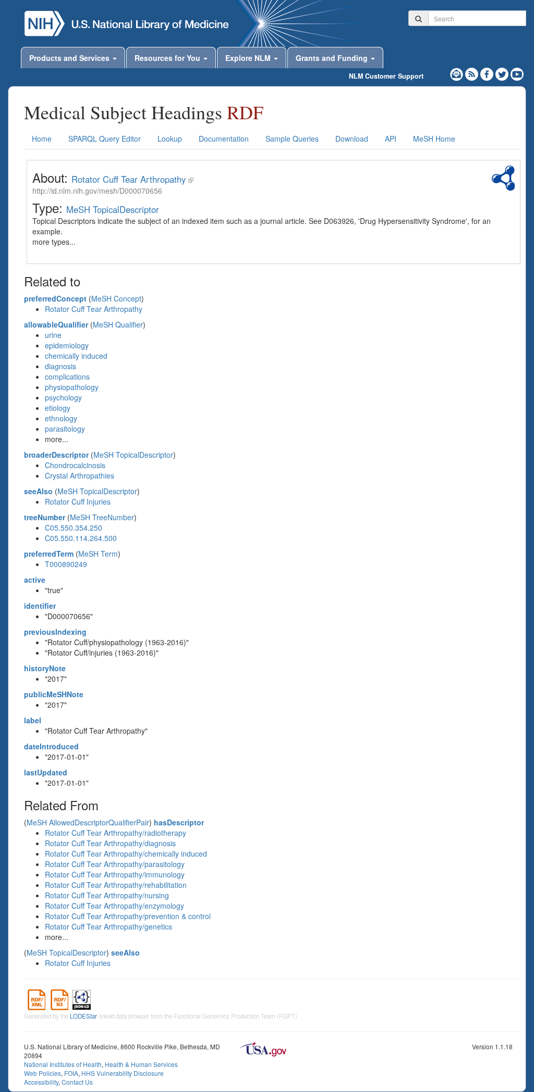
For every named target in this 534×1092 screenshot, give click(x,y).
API (390, 138)
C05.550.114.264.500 (81, 538)
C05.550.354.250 (73, 527)
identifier (40, 605)
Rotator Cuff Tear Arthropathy (128, 179)
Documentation (224, 138)
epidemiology (67, 345)
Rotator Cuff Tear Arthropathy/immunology (115, 874)
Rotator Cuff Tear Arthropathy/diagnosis (110, 843)
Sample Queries (292, 138)
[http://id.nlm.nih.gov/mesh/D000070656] (190, 179)
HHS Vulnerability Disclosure (122, 1073)
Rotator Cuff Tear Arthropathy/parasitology (115, 864)
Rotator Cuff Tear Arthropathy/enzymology (114, 905)
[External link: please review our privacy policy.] (487, 73)
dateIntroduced (51, 746)
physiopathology (72, 387)
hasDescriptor (179, 822)
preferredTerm (49, 553)
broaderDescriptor (56, 454)
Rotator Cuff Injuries (78, 501)
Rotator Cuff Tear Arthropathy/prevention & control (128, 916)
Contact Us (77, 1081)
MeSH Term (98, 553)
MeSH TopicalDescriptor (112, 209)
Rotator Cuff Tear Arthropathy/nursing (107, 895)
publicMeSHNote (53, 694)
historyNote (45, 668)
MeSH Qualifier (118, 324)
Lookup (169, 138)
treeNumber (44, 517)
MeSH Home (434, 138)
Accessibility (41, 1081)
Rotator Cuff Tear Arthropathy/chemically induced (126, 853)
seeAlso (38, 491)
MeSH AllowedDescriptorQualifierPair (88, 822)
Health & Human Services (141, 1064)
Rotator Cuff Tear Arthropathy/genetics (108, 926)
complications (67, 376)
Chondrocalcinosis (75, 465)
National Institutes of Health (63, 1064)
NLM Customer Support (386, 76)
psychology (63, 397)
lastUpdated (45, 772)
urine (53, 335)
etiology (57, 408)
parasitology (65, 428)
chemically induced (76, 355)
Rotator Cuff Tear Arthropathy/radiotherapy (115, 832)
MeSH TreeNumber (102, 517)
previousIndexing (55, 631)
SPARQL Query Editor (104, 138)
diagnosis (60, 366)
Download (351, 138)
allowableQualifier (56, 324)
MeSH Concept (116, 298)
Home (42, 138)
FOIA (71, 1073)
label (32, 720)
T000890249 (66, 564)
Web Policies (42, 1073)
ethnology (61, 418)
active (34, 579)
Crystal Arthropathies (79, 475)
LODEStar (83, 1016)
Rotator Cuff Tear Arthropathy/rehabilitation (116, 885)
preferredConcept (55, 298)
